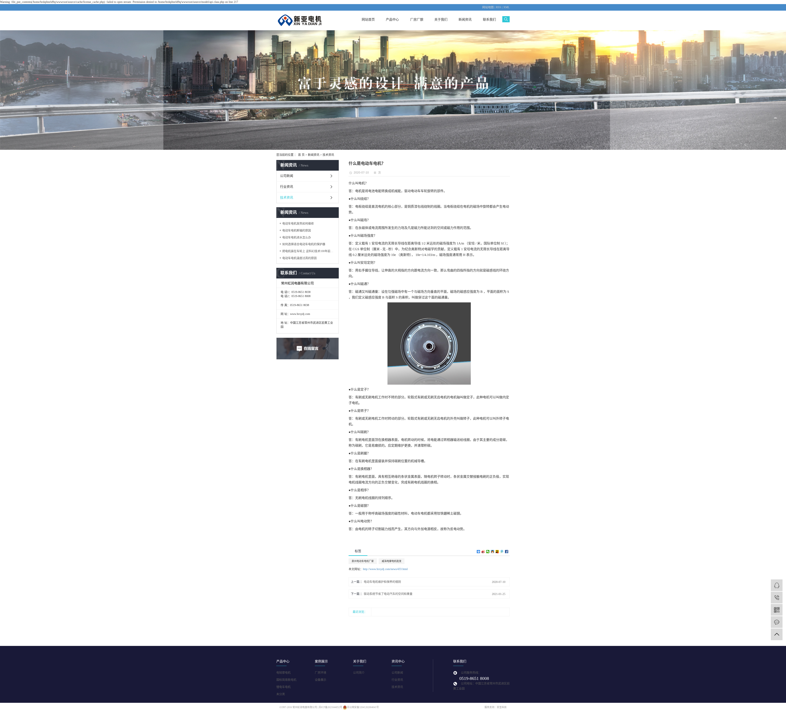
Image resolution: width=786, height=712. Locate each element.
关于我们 (440, 19)
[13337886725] (777, 597)
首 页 (301, 154)
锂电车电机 (283, 686)
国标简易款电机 (286, 679)
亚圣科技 (502, 707)
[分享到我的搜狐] (497, 551)
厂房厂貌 (416, 19)
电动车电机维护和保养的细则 (382, 581)
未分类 (280, 694)
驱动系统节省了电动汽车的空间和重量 (388, 593)
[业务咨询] (777, 585)
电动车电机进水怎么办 (296, 237)
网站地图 (488, 7)
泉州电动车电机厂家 (363, 561)
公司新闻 (286, 176)
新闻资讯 (465, 19)
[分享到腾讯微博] (502, 551)
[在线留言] (777, 622)
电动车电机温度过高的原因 (299, 258)
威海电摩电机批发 (391, 561)
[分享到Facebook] (506, 551)
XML (506, 7)
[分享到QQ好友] (492, 551)
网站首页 (368, 19)
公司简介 (359, 672)
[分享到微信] (488, 551)
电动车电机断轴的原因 (296, 230)
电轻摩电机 (283, 672)
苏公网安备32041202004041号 (363, 707)
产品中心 (392, 19)
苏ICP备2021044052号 (330, 707)
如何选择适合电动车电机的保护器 (303, 244)
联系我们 (489, 19)
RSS (498, 7)
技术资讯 (328, 154)
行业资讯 (286, 186)
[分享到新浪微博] (483, 551)
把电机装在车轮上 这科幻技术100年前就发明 (309, 251)
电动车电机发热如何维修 (298, 223)
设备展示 (320, 679)
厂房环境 (320, 672)
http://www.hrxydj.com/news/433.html (385, 569)
